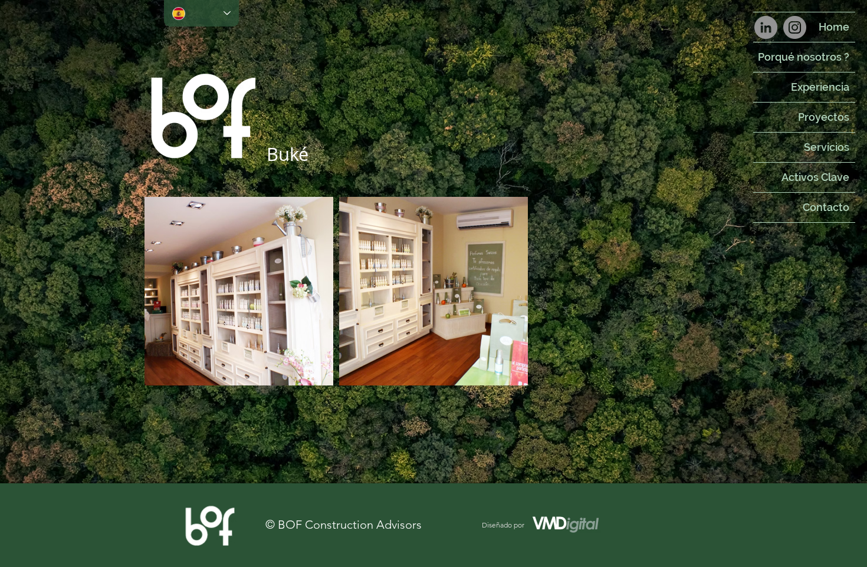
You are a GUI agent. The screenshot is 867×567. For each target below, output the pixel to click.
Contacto (826, 207)
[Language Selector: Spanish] (201, 13)
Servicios (826, 147)
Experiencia (820, 87)
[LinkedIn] (765, 27)
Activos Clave (815, 177)
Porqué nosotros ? (803, 57)
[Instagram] (794, 27)
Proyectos (823, 117)
